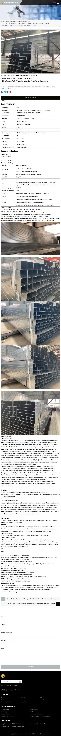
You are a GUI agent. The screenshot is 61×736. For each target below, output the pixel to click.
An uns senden (31, 97)
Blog (22, 699)
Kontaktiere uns (44, 699)
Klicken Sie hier (14, 685)
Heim (4, 21)
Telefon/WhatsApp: (6, 632)
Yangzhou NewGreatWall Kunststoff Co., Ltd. (12, 724)
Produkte (8, 21)
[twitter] (9, 690)
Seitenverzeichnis (5, 702)
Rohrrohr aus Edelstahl (36, 714)
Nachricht (3, 699)
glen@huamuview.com (45, 733)
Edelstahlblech (34, 711)
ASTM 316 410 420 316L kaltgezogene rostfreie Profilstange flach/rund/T (29, 603)
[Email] (20, 682)
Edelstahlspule (4, 711)
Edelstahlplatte (5, 714)
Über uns (23, 697)
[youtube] (12, 690)
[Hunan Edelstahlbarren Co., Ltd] (9, 676)
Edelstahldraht (34, 709)
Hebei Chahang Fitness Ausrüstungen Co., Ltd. (12, 726)
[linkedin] (5, 690)
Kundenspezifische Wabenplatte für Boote (41, 724)
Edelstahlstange (5, 709)
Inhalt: (3, 648)
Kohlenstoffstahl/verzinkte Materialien (21, 21)
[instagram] (15, 690)
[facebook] (2, 690)
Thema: (3, 640)
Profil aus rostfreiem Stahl (7, 716)
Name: (3, 616)
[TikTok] (18, 690)
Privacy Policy (24, 702)
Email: (3, 624)
